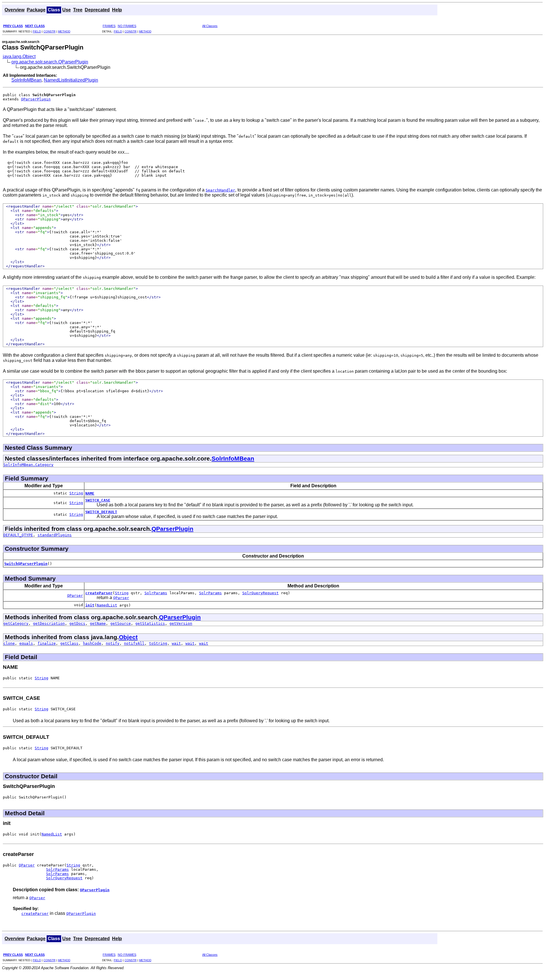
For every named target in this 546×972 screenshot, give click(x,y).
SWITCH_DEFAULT (101, 512)
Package (36, 9)
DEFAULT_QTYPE (18, 535)
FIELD (37, 31)
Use (66, 9)
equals (26, 643)
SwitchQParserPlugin (25, 564)
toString (158, 643)
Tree (77, 9)
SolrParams (155, 593)
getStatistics (150, 623)
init (89, 605)
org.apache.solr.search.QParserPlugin (49, 61)
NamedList (107, 605)
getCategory (15, 623)
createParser (99, 593)
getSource (120, 623)
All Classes (210, 26)
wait (176, 643)
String (76, 493)
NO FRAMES (127, 26)
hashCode (92, 643)
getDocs (77, 623)
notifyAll (134, 643)
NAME (89, 493)
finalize (47, 643)
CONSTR (49, 31)
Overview (14, 9)
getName (98, 623)
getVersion (180, 623)
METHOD (64, 31)
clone (9, 643)
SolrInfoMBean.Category (28, 465)
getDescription (49, 623)
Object (128, 637)
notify (112, 643)
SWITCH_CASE (97, 500)
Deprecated (97, 9)
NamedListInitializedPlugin (71, 80)
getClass (69, 643)
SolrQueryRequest (260, 593)
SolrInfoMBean (26, 80)
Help (117, 9)
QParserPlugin (36, 99)
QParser (75, 595)
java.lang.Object (19, 56)
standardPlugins (55, 535)
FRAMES (109, 26)
